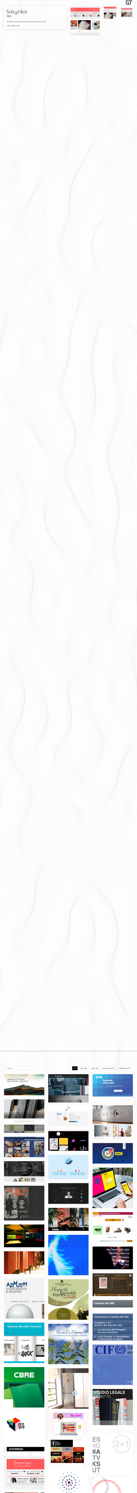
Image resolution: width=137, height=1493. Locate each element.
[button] (75, 1068)
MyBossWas (15, 26)
